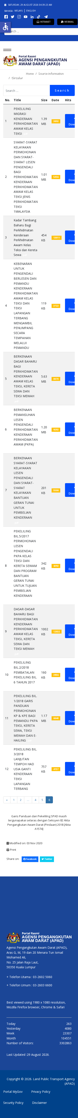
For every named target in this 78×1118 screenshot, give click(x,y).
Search (62, 90)
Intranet (44, 21)
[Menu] (6, 49)
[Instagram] (20, 16)
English (31, 10)
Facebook (31, 859)
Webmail (69, 21)
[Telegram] (46, 16)
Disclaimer (39, 1103)
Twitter (48, 859)
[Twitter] (13, 16)
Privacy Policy (40, 1091)
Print (12, 850)
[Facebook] (7, 16)
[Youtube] (26, 16)
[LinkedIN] (33, 16)
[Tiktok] (40, 16)
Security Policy (13, 1103)
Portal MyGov (13, 1091)
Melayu (19, 10)
